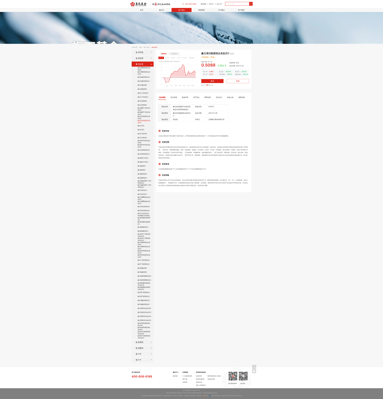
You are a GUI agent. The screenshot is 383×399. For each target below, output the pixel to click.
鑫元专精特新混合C (144, 154)
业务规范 (184, 382)
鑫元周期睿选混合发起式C (144, 73)
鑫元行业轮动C (142, 137)
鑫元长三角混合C (143, 97)
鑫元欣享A (141, 125)
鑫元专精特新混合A (144, 150)
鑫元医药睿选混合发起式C (144, 256)
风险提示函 (199, 382)
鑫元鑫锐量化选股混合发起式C (144, 288)
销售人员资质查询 (201, 385)
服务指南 (175, 376)
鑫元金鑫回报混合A (144, 77)
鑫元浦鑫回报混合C (144, 304)
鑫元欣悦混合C (142, 194)
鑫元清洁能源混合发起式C (144, 121)
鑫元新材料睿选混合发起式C (144, 328)
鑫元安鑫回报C (142, 89)
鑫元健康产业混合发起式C (144, 113)
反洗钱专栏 (199, 376)
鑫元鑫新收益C (142, 178)
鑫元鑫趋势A (142, 166)
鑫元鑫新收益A (142, 174)
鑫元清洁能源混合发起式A (144, 117)
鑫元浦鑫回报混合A (144, 300)
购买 (212, 81)
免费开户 (211, 4)
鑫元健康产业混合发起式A (144, 109)
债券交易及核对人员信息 (214, 376)
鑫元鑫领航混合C (143, 231)
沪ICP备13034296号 (215, 395)
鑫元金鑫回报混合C (144, 81)
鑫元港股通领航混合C (144, 280)
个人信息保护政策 (187, 376)
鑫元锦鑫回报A (142, 268)
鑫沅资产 (219, 4)
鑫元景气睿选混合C (144, 296)
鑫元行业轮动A (142, 133)
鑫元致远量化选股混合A (144, 219)
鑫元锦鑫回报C (142, 272)
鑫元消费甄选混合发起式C (144, 202)
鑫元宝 (161, 10)
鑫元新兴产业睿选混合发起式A (144, 235)
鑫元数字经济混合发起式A (144, 141)
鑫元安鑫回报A (142, 85)
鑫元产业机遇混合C (144, 264)
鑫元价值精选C (142, 105)
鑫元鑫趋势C (142, 170)
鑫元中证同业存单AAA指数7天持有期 (144, 214)
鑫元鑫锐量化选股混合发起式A (144, 284)
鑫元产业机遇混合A (144, 260)
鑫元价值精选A (142, 101)
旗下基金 (181, 10)
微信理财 (203, 4)
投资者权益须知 (200, 379)
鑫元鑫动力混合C (143, 162)
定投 (238, 81)
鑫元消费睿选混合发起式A (144, 243)
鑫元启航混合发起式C (144, 312)
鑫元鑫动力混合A (143, 158)
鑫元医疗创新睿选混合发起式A (144, 332)
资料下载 (184, 379)
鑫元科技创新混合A (144, 206)
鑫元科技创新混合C (144, 210)
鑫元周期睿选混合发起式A (144, 69)
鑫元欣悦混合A (142, 190)
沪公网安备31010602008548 (226, 395)
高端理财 (201, 10)
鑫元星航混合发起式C (144, 320)
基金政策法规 (211, 379)
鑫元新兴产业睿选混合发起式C (144, 239)
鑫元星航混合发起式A (144, 316)
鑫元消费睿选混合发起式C (144, 247)
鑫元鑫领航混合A (143, 227)
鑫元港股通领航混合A (144, 276)
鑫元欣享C (141, 129)
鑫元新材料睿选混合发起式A (144, 324)
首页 (141, 10)
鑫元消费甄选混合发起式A (144, 198)
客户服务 (241, 10)
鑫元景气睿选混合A (144, 292)
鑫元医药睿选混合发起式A (144, 252)
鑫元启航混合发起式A (144, 308)
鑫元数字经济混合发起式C (144, 146)
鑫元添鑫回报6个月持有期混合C (144, 186)
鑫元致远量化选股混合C (144, 223)
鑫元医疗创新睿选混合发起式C (144, 337)
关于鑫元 (221, 10)
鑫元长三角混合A (143, 93)
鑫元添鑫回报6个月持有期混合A (144, 182)
